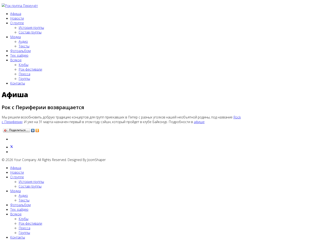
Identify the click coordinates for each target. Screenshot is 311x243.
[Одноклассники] (37, 130)
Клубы (23, 64)
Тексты (24, 46)
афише (199, 121)
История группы (31, 27)
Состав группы (30, 32)
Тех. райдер (19, 55)
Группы (24, 78)
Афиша (15, 13)
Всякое (16, 60)
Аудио (23, 41)
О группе (17, 23)
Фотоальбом (20, 50)
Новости (17, 18)
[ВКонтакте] (33, 130)
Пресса (24, 74)
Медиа (15, 37)
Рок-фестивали (30, 69)
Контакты (17, 83)
